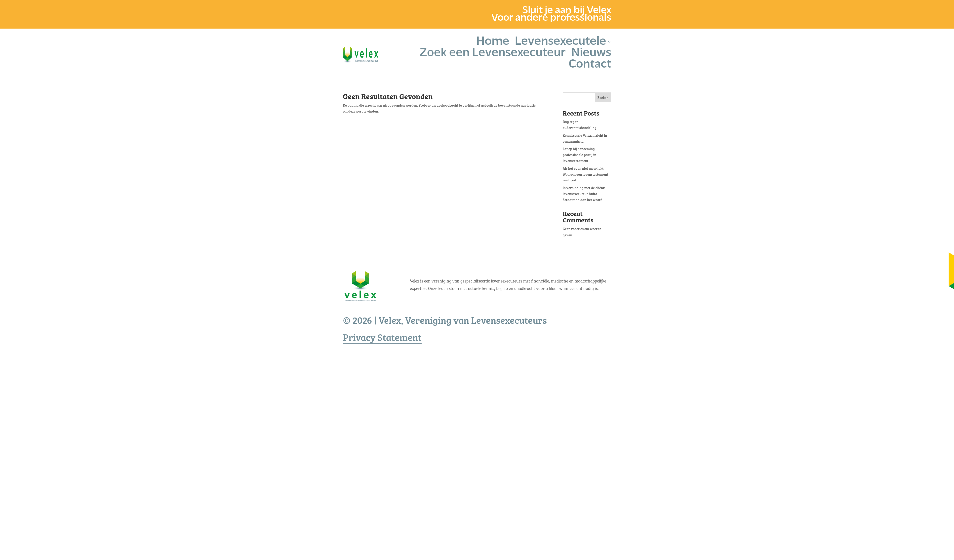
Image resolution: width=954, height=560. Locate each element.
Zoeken (602, 97)
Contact (590, 66)
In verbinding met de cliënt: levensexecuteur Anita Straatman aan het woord (584, 193)
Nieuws (591, 55)
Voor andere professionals (551, 19)
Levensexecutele (560, 43)
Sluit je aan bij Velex (566, 11)
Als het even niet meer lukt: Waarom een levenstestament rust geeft (585, 174)
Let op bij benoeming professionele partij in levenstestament (579, 154)
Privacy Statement (382, 337)
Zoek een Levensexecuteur (493, 55)
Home (492, 43)
